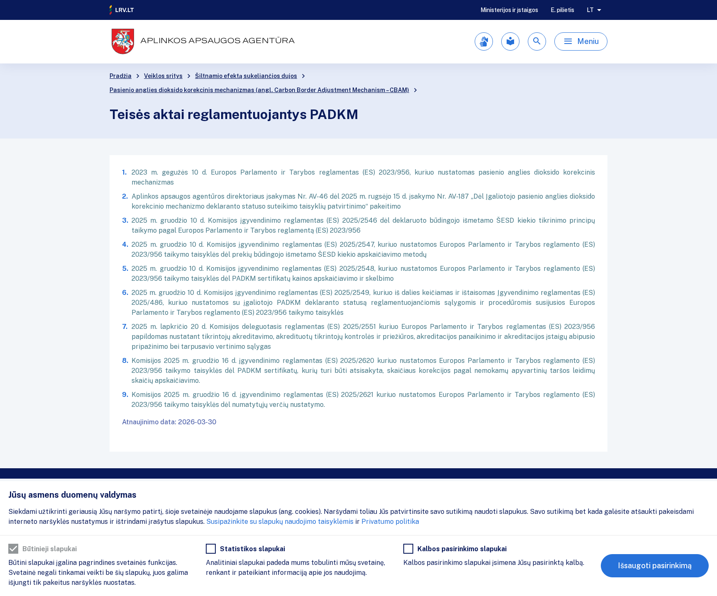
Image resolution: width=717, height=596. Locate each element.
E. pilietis (562, 10)
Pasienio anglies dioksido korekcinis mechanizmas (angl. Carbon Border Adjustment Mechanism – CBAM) (259, 90)
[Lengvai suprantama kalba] (510, 41)
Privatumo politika (390, 521)
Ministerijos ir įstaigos (509, 10)
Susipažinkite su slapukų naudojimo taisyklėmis (280, 521)
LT (590, 10)
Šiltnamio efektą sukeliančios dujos (246, 76)
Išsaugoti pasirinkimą (655, 565)
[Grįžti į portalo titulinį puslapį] (122, 10)
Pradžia (121, 76)
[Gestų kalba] (484, 41)
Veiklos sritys (163, 76)
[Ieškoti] (537, 41)
